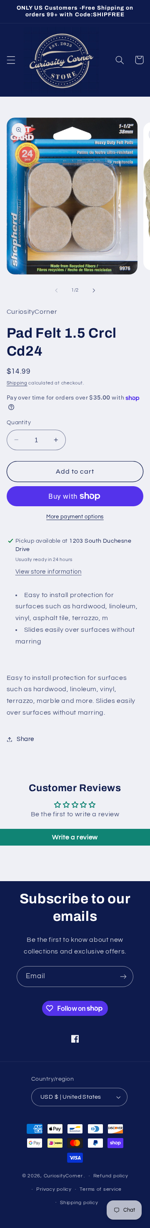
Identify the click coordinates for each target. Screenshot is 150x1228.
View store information (48, 572)
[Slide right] (94, 290)
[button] (10, 59)
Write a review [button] (75, 837)
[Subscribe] (123, 976)
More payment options (75, 517)
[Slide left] (56, 290)
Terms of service (101, 1189)
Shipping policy (79, 1202)
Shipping (17, 383)
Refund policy (110, 1176)
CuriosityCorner (63, 1176)
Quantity (19, 423)
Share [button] (25, 739)
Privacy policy (53, 1189)
